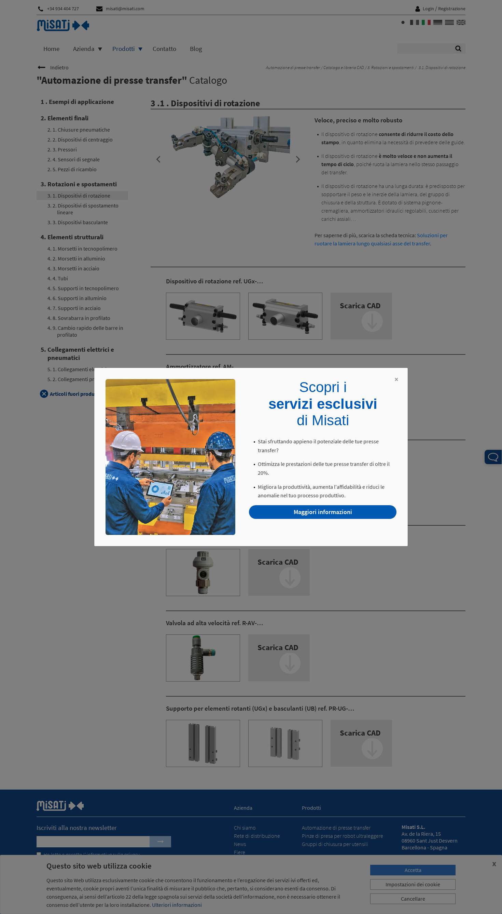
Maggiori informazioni (323, 512)
